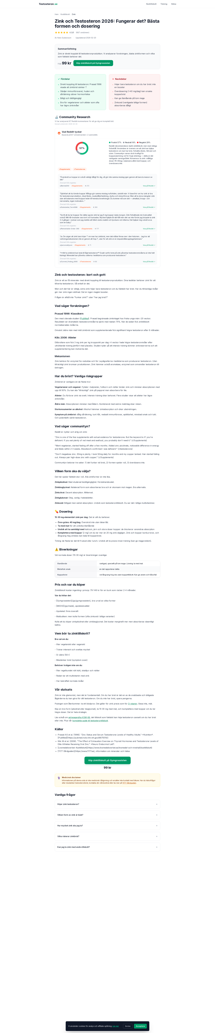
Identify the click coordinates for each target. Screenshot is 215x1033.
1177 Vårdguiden (129, 783)
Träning (164, 4)
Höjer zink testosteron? (107, 804)
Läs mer (115, 1026)
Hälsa (173, 4)
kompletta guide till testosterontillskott (90, 720)
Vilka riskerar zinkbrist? (107, 836)
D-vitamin (132, 703)
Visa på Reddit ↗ (149, 186)
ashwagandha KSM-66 (79, 717)
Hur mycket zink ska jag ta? (107, 825)
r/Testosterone (79, 169)
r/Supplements (64, 169)
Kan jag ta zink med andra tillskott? (107, 847)
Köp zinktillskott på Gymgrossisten (93, 63)
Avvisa (127, 1026)
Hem (56, 14)
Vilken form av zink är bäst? (107, 814)
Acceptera (140, 1026)
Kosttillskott (151, 4)
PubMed (84, 318)
